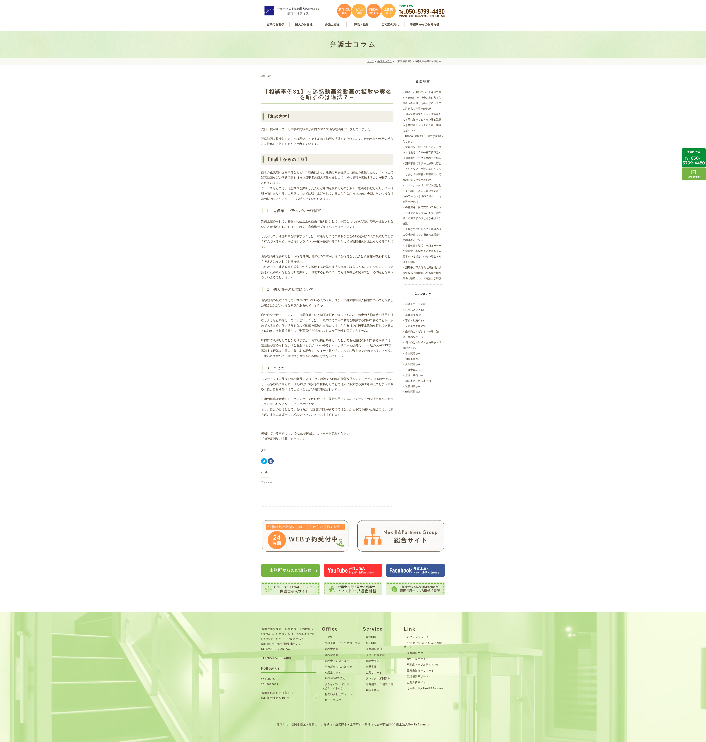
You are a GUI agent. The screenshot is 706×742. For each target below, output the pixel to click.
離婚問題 (410, 391)
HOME (329, 637)
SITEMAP (267, 648)
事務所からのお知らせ (338, 666)
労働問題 (410, 364)
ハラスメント (413, 309)
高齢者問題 (372, 660)
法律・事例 (411, 375)
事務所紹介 (331, 654)
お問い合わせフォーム (338, 694)
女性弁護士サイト (418, 658)
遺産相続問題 (374, 648)
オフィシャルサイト (419, 637)
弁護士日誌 (411, 369)
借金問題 (410, 353)
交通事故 (371, 666)
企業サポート (374, 672)
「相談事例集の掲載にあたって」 (283, 438)
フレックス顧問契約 (378, 678)
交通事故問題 (413, 325)
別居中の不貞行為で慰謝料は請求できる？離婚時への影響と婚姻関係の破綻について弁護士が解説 (422, 273)
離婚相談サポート (418, 676)
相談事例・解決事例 (416, 380)
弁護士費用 (372, 690)
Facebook (271, 683)
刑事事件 (410, 358)
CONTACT (284, 648)
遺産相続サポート (418, 652)
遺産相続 (410, 386)
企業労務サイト (416, 682)
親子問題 (371, 642)
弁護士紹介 (331, 648)
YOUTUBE (272, 678)
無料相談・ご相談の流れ (381, 684)
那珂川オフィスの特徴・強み (342, 642)
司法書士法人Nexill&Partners (425, 688)
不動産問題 (411, 314)
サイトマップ (333, 700)
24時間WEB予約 (335, 678)
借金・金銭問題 (375, 654)
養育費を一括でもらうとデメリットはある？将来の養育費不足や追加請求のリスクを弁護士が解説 (422, 152)
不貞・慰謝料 (413, 320)
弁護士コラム (384, 61)
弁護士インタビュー (337, 660)
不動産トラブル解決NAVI (422, 664)
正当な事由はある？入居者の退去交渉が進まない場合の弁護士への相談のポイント (422, 235)
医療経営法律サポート (420, 670)
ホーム (370, 61)
